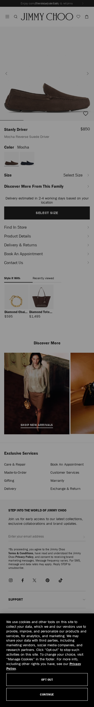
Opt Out (47, 679)
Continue (47, 694)
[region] (47, 660)
